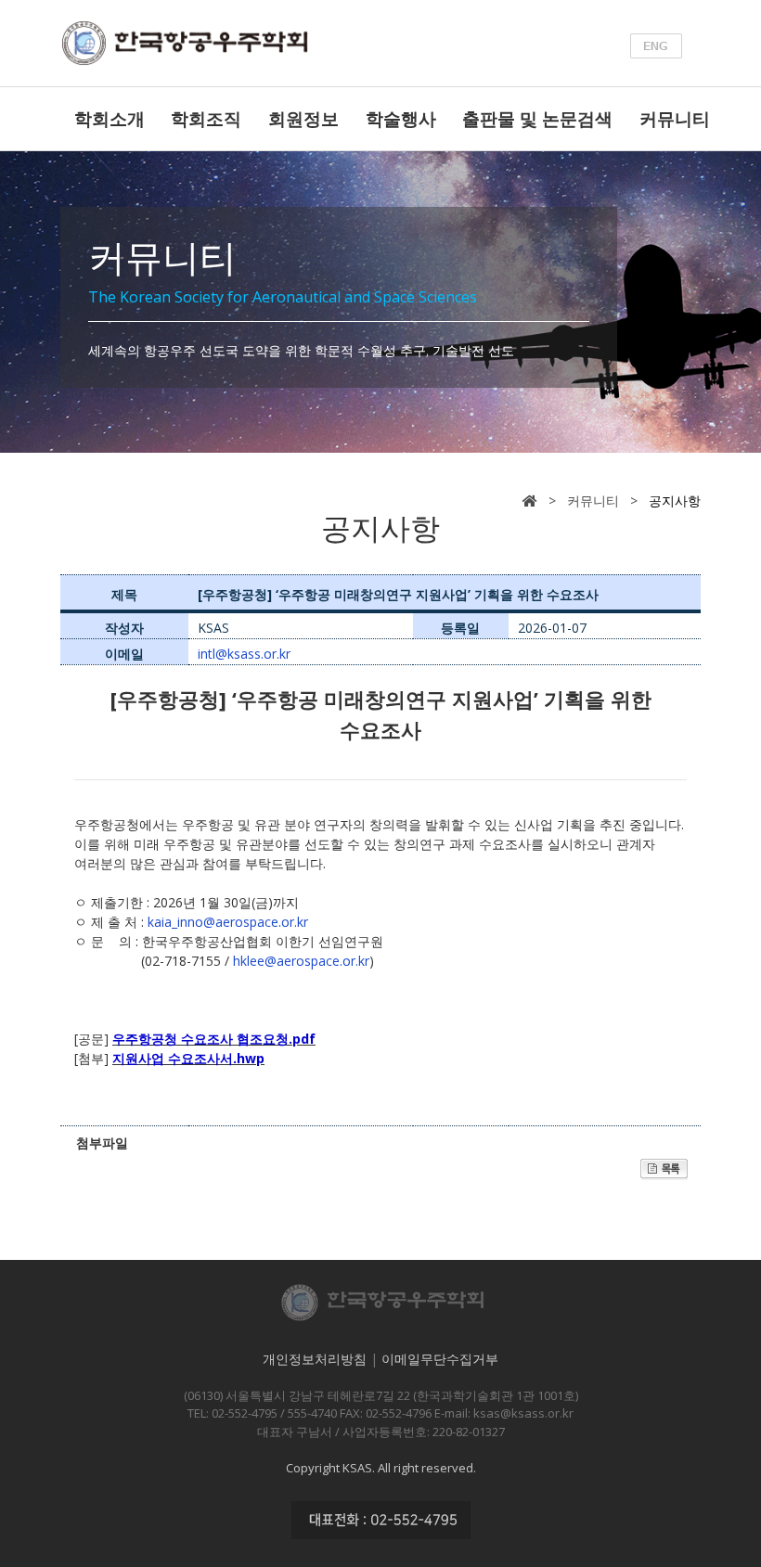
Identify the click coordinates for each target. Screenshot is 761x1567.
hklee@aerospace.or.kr (301, 961)
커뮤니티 (674, 119)
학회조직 (206, 119)
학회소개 (109, 119)
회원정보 (303, 119)
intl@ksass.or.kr (244, 653)
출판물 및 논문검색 (537, 119)
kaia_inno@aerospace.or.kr (228, 922)
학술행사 (401, 119)
